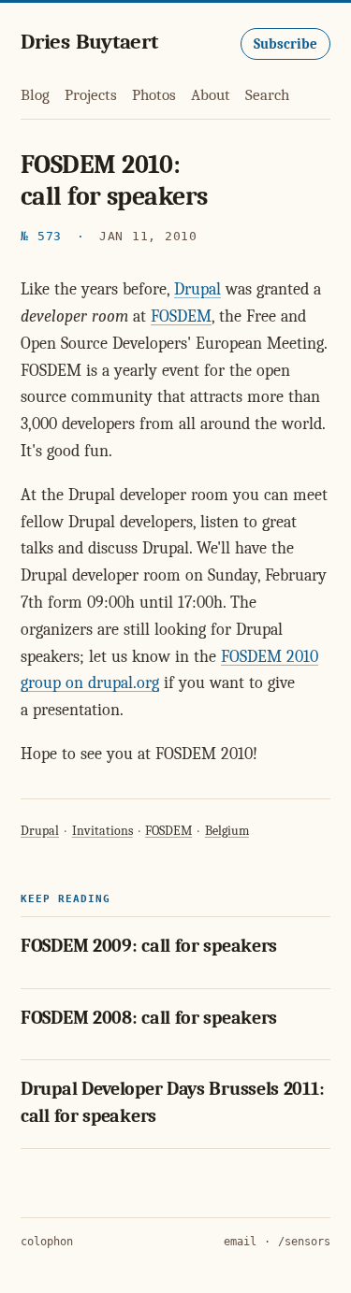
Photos (154, 95)
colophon (47, 1241)
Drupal (197, 289)
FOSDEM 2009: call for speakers (149, 945)
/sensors (304, 1241)
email (240, 1241)
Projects (91, 95)
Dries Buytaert (89, 41)
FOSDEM (181, 316)
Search (267, 95)
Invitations (102, 831)
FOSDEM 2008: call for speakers (149, 1017)
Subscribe (285, 44)
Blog (35, 95)
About (210, 95)
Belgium (227, 831)
